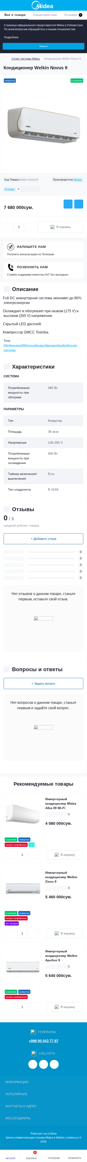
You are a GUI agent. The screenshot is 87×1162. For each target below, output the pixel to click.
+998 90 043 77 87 (43, 1041)
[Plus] (29, 227)
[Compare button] (78, 204)
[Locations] (74, 5)
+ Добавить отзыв (43, 538)
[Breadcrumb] (5, 59)
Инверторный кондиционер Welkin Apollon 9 (61, 955)
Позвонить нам (32, 267)
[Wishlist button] (68, 204)
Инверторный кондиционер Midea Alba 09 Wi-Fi (60, 803)
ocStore (52, 1133)
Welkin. (78, 179)
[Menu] (6, 5)
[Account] (82, 5)
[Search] (14, 5)
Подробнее (11, 37)
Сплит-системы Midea (26, 58)
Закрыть (43, 46)
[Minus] (9, 227)
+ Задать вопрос (43, 683)
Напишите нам (31, 247)
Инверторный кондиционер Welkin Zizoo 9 (61, 877)
